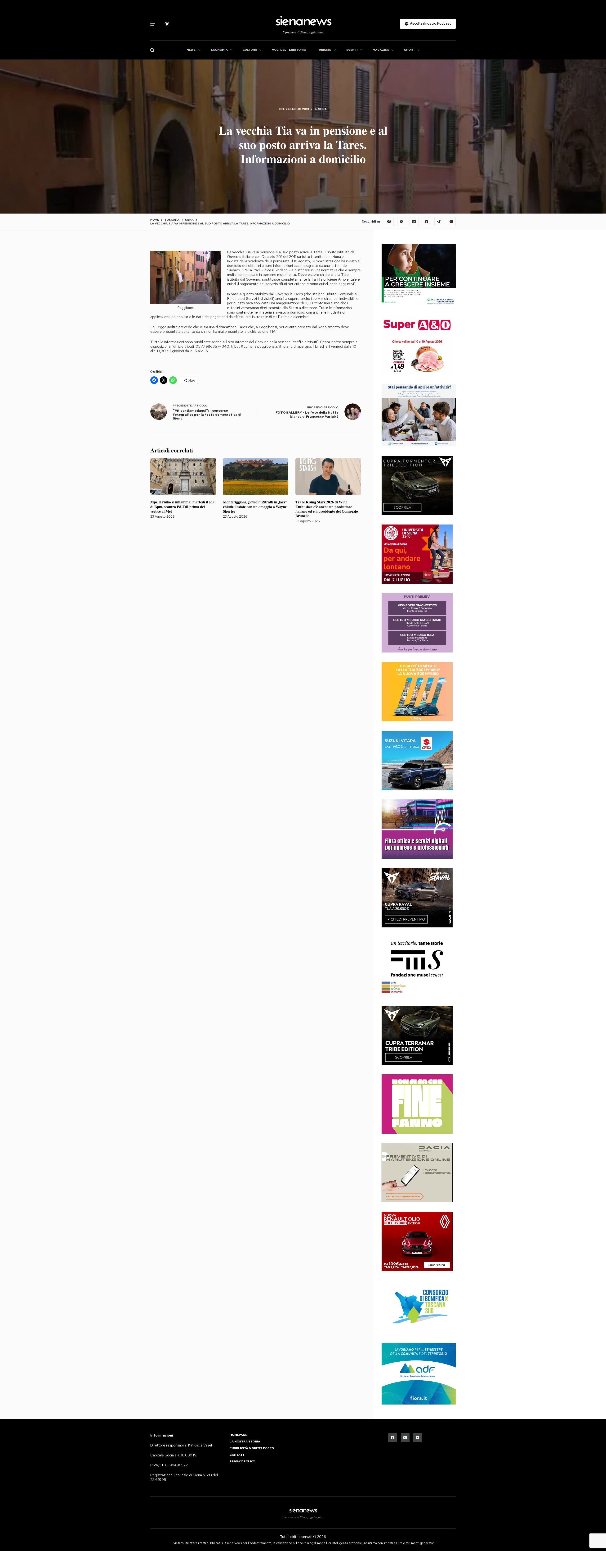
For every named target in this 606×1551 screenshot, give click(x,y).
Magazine (381, 50)
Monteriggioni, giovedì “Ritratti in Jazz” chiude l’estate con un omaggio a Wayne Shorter (255, 506)
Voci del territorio (289, 50)
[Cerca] (152, 50)
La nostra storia (245, 1441)
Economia (219, 50)
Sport (409, 50)
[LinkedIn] (414, 221)
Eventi (352, 50)
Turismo (324, 50)
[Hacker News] (426, 221)
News (191, 50)
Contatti (237, 1455)
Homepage (238, 1435)
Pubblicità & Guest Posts (252, 1448)
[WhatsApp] (451, 221)
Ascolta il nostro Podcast (430, 23)
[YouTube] (417, 1437)
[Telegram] (438, 221)
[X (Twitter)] (401, 221)
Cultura (250, 50)
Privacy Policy (242, 1461)
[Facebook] (389, 221)
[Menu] (152, 23)
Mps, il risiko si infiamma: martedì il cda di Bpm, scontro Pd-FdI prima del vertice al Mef (182, 506)
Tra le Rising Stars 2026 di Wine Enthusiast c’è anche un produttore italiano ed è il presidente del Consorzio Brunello (326, 508)
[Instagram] (405, 1437)
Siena (322, 109)
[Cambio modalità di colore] (167, 23)
